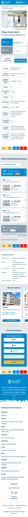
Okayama (9, 463)
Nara (10, 456)
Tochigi (3, 431)
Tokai (3, 447)
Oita (8, 479)
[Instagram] (16, 492)
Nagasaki (3, 479)
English (20, 2)
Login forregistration (14, 497)
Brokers (19, 508)
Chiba (2, 430)
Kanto (3, 426)
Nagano (3, 444)
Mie (8, 450)
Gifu (5, 450)
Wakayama (23, 456)
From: (15, 40)
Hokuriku (4, 434)
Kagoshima (9, 477)
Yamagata (3, 423)
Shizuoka (12, 450)
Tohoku (3, 418)
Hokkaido (4, 412)
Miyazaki (21, 477)
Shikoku (4, 468)
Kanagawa (16, 430)
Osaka (14, 456)
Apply (23, 148)
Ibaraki (11, 430)
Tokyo (7, 431)
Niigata (8, 444)
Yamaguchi (4, 464)
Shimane (15, 463)
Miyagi (21, 421)
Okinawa (12, 479)
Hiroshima (4, 463)
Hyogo (3, 456)
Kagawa (7, 471)
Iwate (16, 421)
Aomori (6, 421)
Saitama (21, 430)
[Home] (14, 381)
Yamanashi (13, 444)
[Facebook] (12, 492)
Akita (2, 421)
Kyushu (3, 474)
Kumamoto (16, 477)
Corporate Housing (21, 505)
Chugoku (4, 459)
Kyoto (7, 456)
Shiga (17, 456)
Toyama (12, 438)
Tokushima (16, 471)
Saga (16, 479)
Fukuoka (3, 477)
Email (9, 148)
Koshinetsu (4, 441)
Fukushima (12, 421)
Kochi (11, 471)
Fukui (2, 438)
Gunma (6, 430)
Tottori (20, 463)
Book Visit (16, 148)
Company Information (8, 505)
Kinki (2, 453)
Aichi (2, 450)
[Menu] (25, 2)
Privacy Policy (11, 508)
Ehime (3, 471)
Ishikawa (7, 438)
